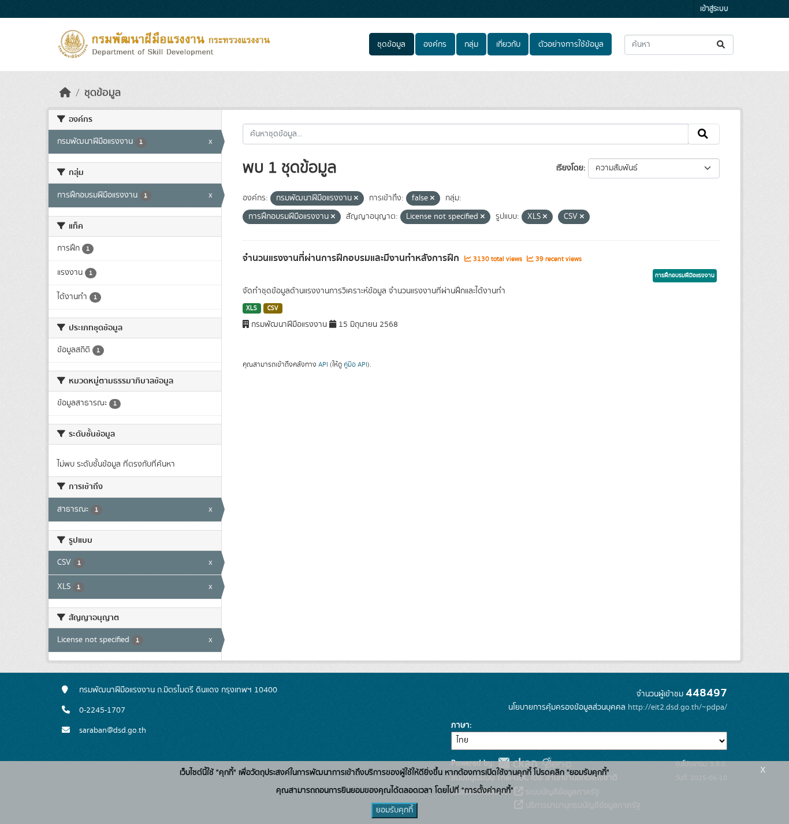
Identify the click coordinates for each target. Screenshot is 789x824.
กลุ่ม (471, 44)
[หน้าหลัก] (65, 92)
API (323, 364)
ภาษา (460, 725)
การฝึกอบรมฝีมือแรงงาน (684, 275)
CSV (272, 308)
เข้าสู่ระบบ (714, 8)
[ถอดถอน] (356, 198)
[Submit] (721, 45)
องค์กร (434, 44)
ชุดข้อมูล (391, 44)
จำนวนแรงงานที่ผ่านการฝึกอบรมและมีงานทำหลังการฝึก (352, 258)
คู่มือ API (355, 364)
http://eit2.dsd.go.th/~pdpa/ (677, 707)
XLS (251, 308)
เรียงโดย (569, 168)
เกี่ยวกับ (508, 44)
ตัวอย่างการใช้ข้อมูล (571, 44)
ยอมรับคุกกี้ (394, 810)
